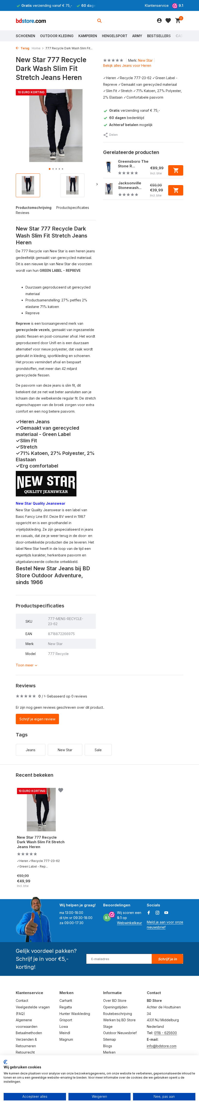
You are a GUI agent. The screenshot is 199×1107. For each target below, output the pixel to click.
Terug (24, 48)
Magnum (66, 1039)
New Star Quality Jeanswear (40, 503)
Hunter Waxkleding (74, 1014)
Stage (108, 1026)
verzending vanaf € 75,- (134, 110)
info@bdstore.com (161, 1046)
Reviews (22, 213)
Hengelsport (114, 36)
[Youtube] (166, 913)
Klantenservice (157, 5)
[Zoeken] (99, 20)
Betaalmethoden (29, 1033)
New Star (145, 60)
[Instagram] (157, 913)
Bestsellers (159, 36)
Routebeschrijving (117, 1014)
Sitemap (109, 1039)
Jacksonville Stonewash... (129, 185)
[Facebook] (149, 913)
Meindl (64, 1033)
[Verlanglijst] (168, 20)
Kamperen (87, 36)
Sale (98, 750)
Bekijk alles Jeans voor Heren (127, 65)
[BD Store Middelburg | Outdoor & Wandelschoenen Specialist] (31, 20)
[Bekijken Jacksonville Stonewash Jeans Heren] (109, 189)
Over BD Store (114, 1000)
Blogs (107, 1046)
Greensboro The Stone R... (133, 164)
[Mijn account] (159, 20)
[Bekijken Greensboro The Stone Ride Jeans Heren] (108, 167)
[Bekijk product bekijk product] (175, 170)
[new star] (46, 483)
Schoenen (25, 36)
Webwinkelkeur (129, 923)
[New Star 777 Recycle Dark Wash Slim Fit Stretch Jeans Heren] (41, 809)
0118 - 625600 (165, 1033)
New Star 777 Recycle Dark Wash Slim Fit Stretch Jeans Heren (41, 842)
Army (137, 36)
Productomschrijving (33, 207)
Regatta (65, 1007)
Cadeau (183, 36)
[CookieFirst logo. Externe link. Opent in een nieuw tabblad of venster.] (5, 1062)
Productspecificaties (72, 207)
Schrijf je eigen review (37, 719)
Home (36, 48)
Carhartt (65, 1000)
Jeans (30, 750)
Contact (22, 1000)
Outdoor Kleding (57, 36)
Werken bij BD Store (119, 1020)
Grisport (65, 1020)
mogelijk (131, 125)
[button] (49, 169)
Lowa (63, 1026)
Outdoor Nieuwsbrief (120, 1033)
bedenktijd (126, 118)
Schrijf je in (167, 959)
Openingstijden (115, 1007)
